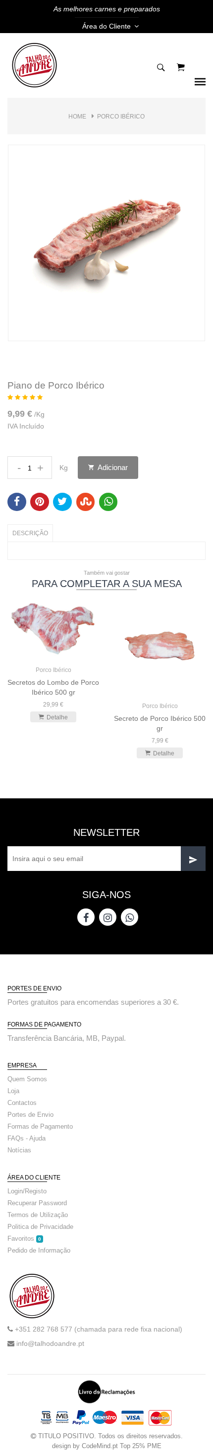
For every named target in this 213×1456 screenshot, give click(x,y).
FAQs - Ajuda (26, 1138)
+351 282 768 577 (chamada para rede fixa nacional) (98, 1329)
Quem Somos (27, 1079)
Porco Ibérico (121, 116)
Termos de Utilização (37, 1215)
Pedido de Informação (38, 1250)
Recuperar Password (37, 1203)
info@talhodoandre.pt (50, 1343)
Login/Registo (27, 1191)
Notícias (19, 1150)
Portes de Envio (30, 1114)
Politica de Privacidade (40, 1226)
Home (77, 116)
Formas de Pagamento (40, 1126)
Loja (13, 1091)
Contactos (22, 1102)
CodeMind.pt (100, 1446)
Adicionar (112, 467)
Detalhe (57, 717)
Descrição (30, 533)
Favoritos (24, 1238)
